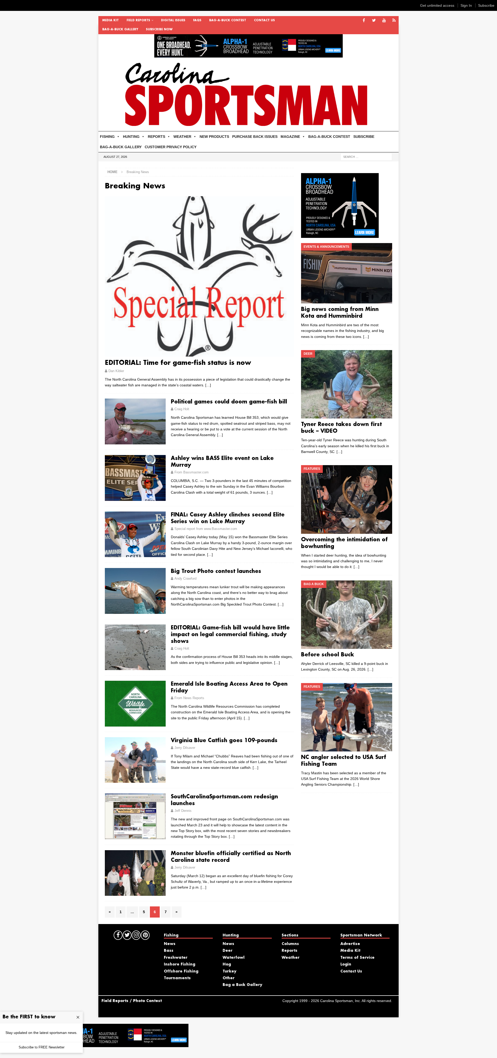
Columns (290, 944)
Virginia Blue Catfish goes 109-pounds (224, 740)
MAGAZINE (290, 136)
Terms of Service (357, 958)
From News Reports (189, 698)
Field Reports (138, 20)
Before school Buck (327, 655)
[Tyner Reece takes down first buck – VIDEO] (346, 384)
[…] (208, 385)
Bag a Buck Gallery (242, 985)
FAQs (197, 20)
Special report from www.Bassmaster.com (205, 529)
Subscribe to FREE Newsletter (41, 1047)
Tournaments (177, 978)
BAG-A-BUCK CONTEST (227, 20)
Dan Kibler (116, 371)
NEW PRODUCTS (214, 136)
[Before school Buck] (346, 614)
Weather (290, 958)
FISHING (107, 136)
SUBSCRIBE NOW (159, 29)
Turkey (229, 971)
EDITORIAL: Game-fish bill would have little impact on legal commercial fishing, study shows (230, 634)
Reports (289, 951)
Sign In (466, 5)
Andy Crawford (185, 578)
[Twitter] (373, 20)
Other (229, 978)
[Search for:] (366, 156)
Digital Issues (173, 20)
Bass (168, 951)
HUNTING (131, 136)
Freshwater (175, 958)
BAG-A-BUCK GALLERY (120, 29)
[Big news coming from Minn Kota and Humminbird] (346, 273)
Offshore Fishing (181, 971)
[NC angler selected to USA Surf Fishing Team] (346, 717)
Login (345, 964)
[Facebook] (363, 20)
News (170, 944)
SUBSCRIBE (363, 136)
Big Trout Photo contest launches (216, 571)
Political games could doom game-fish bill (229, 402)
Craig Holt (181, 409)
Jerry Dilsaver (184, 748)
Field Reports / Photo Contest (131, 1001)
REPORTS (156, 136)
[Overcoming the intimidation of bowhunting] (346, 499)
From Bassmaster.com (191, 472)
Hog (227, 964)
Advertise (350, 944)
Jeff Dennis (183, 811)
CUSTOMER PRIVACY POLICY (170, 147)
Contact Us (264, 20)
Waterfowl (234, 958)
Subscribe (486, 5)
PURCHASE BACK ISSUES (254, 136)
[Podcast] (394, 20)
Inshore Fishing (179, 964)
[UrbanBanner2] (248, 55)
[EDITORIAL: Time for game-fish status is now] (199, 276)
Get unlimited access (437, 5)
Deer (227, 951)
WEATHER (182, 136)
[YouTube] (384, 20)
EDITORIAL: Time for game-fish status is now (178, 363)
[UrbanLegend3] (340, 235)
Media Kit (110, 20)
